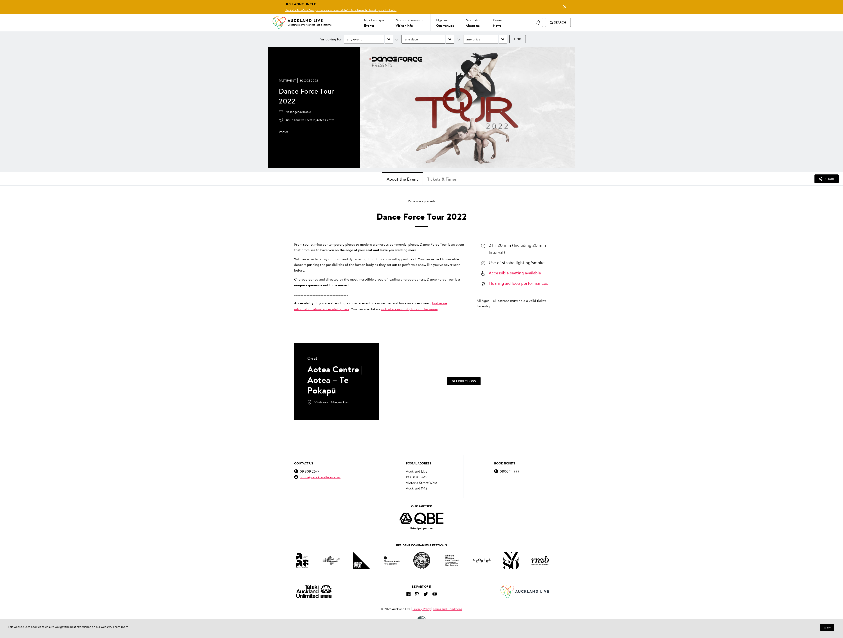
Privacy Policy (421, 609)
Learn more (120, 627)
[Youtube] (434, 595)
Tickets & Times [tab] (442, 179)
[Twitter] (426, 595)
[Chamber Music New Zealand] (391, 560)
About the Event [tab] (402, 179)
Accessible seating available (515, 273)
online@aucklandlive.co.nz (320, 477)
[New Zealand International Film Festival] (452, 560)
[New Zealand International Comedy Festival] (421, 560)
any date (411, 39)
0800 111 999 (509, 471)
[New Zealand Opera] (482, 560)
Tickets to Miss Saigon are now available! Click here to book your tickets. (340, 9)
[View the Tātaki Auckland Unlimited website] (314, 591)
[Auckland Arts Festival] (302, 560)
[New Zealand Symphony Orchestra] (511, 560)
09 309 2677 (309, 471)
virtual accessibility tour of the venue (409, 308)
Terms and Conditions (447, 609)
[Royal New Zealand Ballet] (540, 560)
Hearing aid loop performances (518, 283)
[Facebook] (408, 595)
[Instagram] (417, 595)
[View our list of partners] (421, 518)
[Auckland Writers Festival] (361, 560)
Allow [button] (827, 627)
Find (517, 39)
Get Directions (464, 381)
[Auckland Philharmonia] (331, 560)
